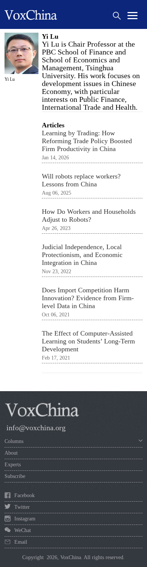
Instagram (24, 519)
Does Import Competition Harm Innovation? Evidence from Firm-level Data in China (88, 298)
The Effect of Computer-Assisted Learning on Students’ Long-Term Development (88, 341)
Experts (13, 464)
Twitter (22, 507)
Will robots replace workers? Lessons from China (81, 180)
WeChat (22, 530)
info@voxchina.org (36, 427)
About (11, 453)
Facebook (24, 495)
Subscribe (15, 476)
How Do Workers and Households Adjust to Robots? (89, 215)
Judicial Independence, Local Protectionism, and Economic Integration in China (82, 254)
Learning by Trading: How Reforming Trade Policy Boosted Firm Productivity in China (87, 141)
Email (20, 542)
